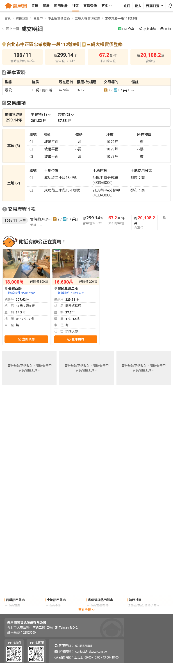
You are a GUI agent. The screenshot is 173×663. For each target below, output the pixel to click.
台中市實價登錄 (97, 606)
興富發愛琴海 (136, 611)
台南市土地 (53, 606)
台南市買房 (12, 611)
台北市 (38, 18)
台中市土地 (53, 611)
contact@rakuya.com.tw (91, 651)
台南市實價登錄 (97, 611)
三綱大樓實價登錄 (87, 18)
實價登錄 (22, 18)
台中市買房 (12, 606)
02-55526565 (83, 645)
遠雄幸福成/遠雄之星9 (143, 606)
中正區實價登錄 (59, 18)
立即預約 (28, 339)
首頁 (8, 18)
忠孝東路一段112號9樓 (121, 18)
